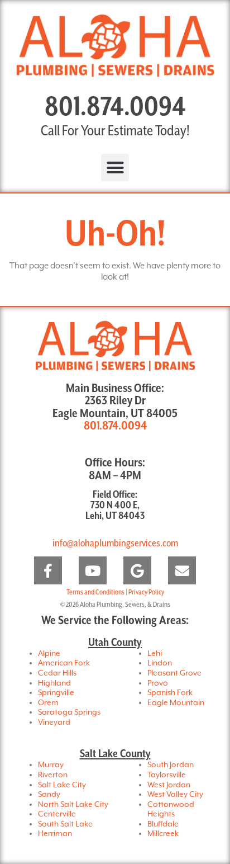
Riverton (53, 775)
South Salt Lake (65, 824)
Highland (54, 683)
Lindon (159, 663)
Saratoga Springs (69, 712)
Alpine (49, 653)
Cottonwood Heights (170, 809)
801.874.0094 (115, 107)
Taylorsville (166, 775)
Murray (51, 765)
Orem (48, 702)
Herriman (55, 833)
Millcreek (163, 833)
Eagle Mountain (175, 702)
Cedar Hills (57, 673)
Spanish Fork (170, 692)
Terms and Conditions (95, 592)
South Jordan (170, 765)
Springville (56, 692)
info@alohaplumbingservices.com (115, 543)
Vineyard (54, 722)
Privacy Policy (146, 592)
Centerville (57, 814)
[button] (115, 168)
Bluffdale (163, 824)
